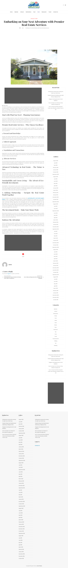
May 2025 (55, 183)
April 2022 (55, 217)
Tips (55, 331)
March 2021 (56, 238)
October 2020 (55, 245)
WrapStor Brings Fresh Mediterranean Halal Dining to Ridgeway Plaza (55, 96)
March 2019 (56, 288)
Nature (55, 325)
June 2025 (56, 181)
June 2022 (56, 213)
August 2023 (55, 204)
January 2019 (55, 292)
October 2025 (55, 172)
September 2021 (56, 229)
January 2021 (55, 240)
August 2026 (55, 160)
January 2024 (55, 194)
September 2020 (56, 247)
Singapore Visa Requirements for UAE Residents (55, 100)
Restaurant (44, 12)
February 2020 (55, 263)
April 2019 (55, 286)
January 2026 (55, 169)
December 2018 (56, 295)
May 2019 (55, 283)
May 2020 (55, 256)
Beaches (16, 12)
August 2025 (55, 176)
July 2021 (55, 231)
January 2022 (55, 224)
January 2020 (55, 265)
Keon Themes (39, 565)
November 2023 (56, 197)
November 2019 (55, 270)
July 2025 (55, 178)
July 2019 (55, 279)
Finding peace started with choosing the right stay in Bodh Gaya (55, 92)
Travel (50, 12)
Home (11, 12)
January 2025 (55, 188)
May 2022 (55, 215)
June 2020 (56, 254)
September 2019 (56, 274)
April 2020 (55, 258)
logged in (9, 273)
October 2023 (55, 199)
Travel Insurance (56, 338)
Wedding (55, 345)
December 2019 (56, 267)
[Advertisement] (34, 37)
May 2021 (55, 235)
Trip (55, 343)
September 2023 (56, 201)
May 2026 (55, 165)
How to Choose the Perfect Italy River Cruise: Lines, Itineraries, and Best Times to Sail (55, 108)
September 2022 (56, 210)
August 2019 (55, 276)
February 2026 (55, 167)
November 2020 (56, 242)
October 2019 (55, 272)
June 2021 (55, 233)
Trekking (55, 340)
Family (55, 315)
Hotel (38, 12)
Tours (56, 334)
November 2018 (55, 297)
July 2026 (55, 163)
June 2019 (55, 281)
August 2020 (55, 249)
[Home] (20, 28)
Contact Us (55, 12)
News (56, 327)
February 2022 (55, 222)
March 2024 (55, 190)
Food (34, 12)
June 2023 (56, 208)
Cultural (22, 12)
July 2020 (55, 251)
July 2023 (55, 206)
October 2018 (55, 299)
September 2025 (56, 174)
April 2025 (55, 185)
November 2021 (55, 226)
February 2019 (55, 290)
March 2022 (55, 219)
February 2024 (55, 192)
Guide (56, 320)
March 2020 (55, 261)
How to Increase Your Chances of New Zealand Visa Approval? (56, 103)
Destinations (28, 12)
